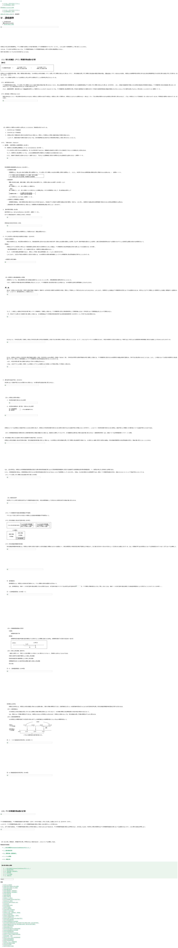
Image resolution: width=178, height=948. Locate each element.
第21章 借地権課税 (8, 914)
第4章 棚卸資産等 (7, 889)
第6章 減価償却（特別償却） (10, 892)
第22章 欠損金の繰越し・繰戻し (11, 915)
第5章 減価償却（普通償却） (10, 890)
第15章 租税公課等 (8, 905)
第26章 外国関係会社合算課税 (10, 921)
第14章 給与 (6, 903)
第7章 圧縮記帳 (7, 893)
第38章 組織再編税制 (8, 938)
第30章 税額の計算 (8, 927)
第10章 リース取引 (8, 898)
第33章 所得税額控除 (8, 931)
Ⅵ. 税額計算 (6, 859)
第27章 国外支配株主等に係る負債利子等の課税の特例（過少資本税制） (21, 922)
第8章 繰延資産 (7, 895)
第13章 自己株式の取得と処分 (10, 902)
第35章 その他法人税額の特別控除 (11, 934)
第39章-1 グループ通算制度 (10, 941)
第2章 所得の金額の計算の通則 (11, 886)
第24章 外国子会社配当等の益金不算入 (13, 918)
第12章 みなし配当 (8, 901)
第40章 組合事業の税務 (9, 943)
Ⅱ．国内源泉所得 (7, 850)
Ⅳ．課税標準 (7, 872)
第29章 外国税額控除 (8, 925)
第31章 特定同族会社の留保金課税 (11, 928)
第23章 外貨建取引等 (8, 917)
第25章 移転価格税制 (8, 919)
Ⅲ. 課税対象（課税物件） (10, 853)
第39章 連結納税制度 (8, 940)
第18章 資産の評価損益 (9, 909)
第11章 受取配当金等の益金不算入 (11, 899)
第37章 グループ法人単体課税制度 (11, 937)
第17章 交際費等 (7, 908)
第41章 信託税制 (7, 944)
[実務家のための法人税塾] (7, 7)
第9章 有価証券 (7, 896)
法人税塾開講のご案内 (8, 5)
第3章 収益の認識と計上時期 (10, 887)
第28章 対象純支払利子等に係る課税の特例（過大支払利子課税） (19, 924)
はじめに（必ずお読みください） (11, 3)
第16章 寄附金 (6, 906)
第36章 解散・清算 (8, 935)
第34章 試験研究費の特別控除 (10, 933)
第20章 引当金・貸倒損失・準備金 (11, 912)
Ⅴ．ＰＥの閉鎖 (7, 856)
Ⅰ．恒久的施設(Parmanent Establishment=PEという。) (17, 847)
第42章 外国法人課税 (7, 14)
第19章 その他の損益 (8, 911)
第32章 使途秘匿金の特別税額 (10, 930)
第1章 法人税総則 (7, 885)
